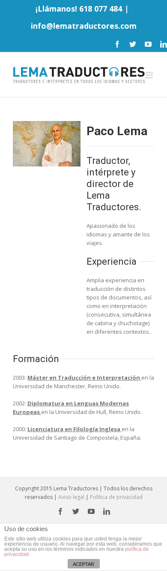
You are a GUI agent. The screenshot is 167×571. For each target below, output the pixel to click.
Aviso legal (71, 497)
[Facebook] (117, 44)
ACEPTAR (83, 564)
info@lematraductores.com (84, 26)
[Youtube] (148, 44)
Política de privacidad (116, 497)
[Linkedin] (163, 44)
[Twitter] (132, 44)
